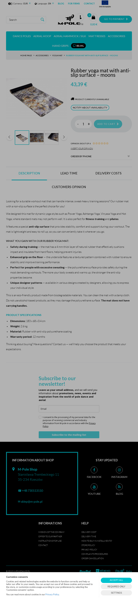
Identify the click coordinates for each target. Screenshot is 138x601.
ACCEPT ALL (116, 580)
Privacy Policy (52, 594)
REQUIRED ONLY (116, 586)
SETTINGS (116, 593)
